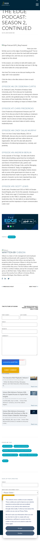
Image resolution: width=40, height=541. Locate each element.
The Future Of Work (10, 306)
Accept (20, 528)
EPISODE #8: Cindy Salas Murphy (19, 130)
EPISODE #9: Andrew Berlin (16, 152)
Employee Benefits (10, 455)
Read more (34, 386)
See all (5, 460)
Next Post (33, 286)
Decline (20, 533)
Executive (12, 236)
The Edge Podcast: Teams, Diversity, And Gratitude (30, 308)
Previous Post (8, 286)
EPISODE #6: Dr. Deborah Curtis (19, 86)
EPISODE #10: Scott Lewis (15, 186)
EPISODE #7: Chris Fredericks (18, 108)
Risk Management (21, 446)
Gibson (21, 252)
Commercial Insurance (28, 455)
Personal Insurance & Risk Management (17, 450)
